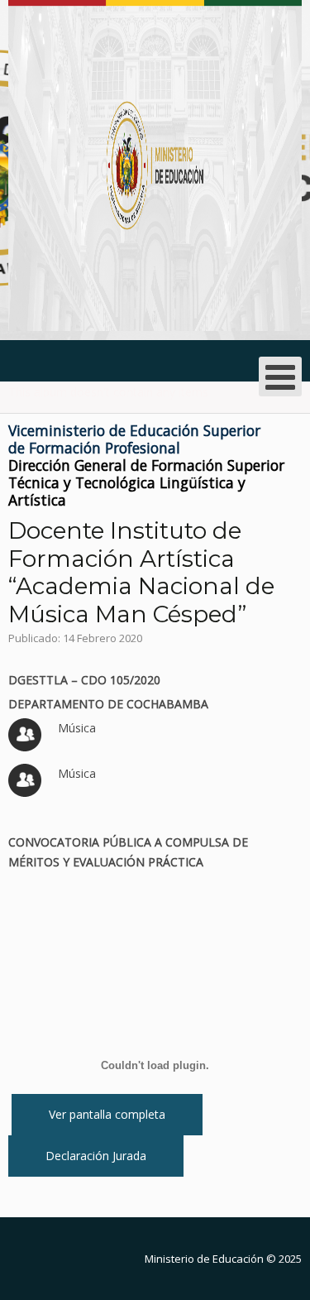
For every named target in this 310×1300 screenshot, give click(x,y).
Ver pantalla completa (107, 1114)
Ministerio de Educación (204, 1258)
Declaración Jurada (95, 1155)
